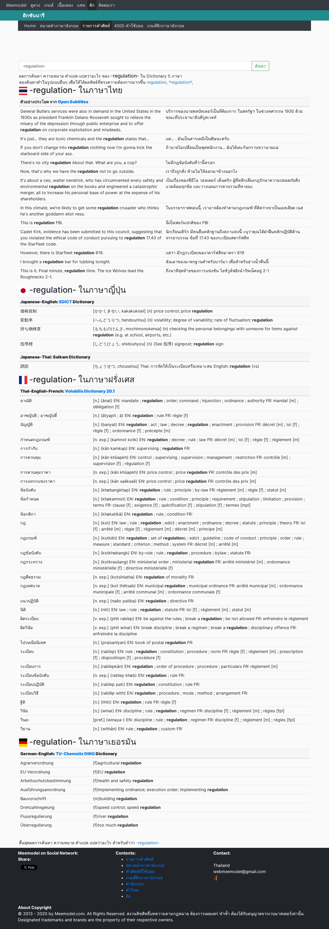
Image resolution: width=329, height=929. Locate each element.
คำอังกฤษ (135, 883)
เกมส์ (48, 5)
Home (30, 25)
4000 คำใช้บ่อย (128, 25)
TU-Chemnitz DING (75, 753)
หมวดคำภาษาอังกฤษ (59, 25)
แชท (81, 5)
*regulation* (180, 82)
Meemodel (16, 5)
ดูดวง (35, 5)
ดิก (92, 5)
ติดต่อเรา (107, 5)
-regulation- (147, 842)
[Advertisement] (164, 44)
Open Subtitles (73, 101)
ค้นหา (260, 66)
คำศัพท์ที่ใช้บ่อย (140, 871)
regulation (156, 82)
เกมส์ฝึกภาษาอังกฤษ (165, 25)
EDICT (65, 301)
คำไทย (132, 890)
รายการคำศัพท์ (96, 25)
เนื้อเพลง (65, 5)
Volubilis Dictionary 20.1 (90, 391)
